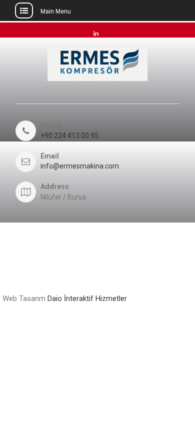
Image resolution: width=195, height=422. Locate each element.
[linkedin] (96, 31)
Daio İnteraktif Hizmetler (87, 298)
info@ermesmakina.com (79, 166)
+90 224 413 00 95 (69, 135)
